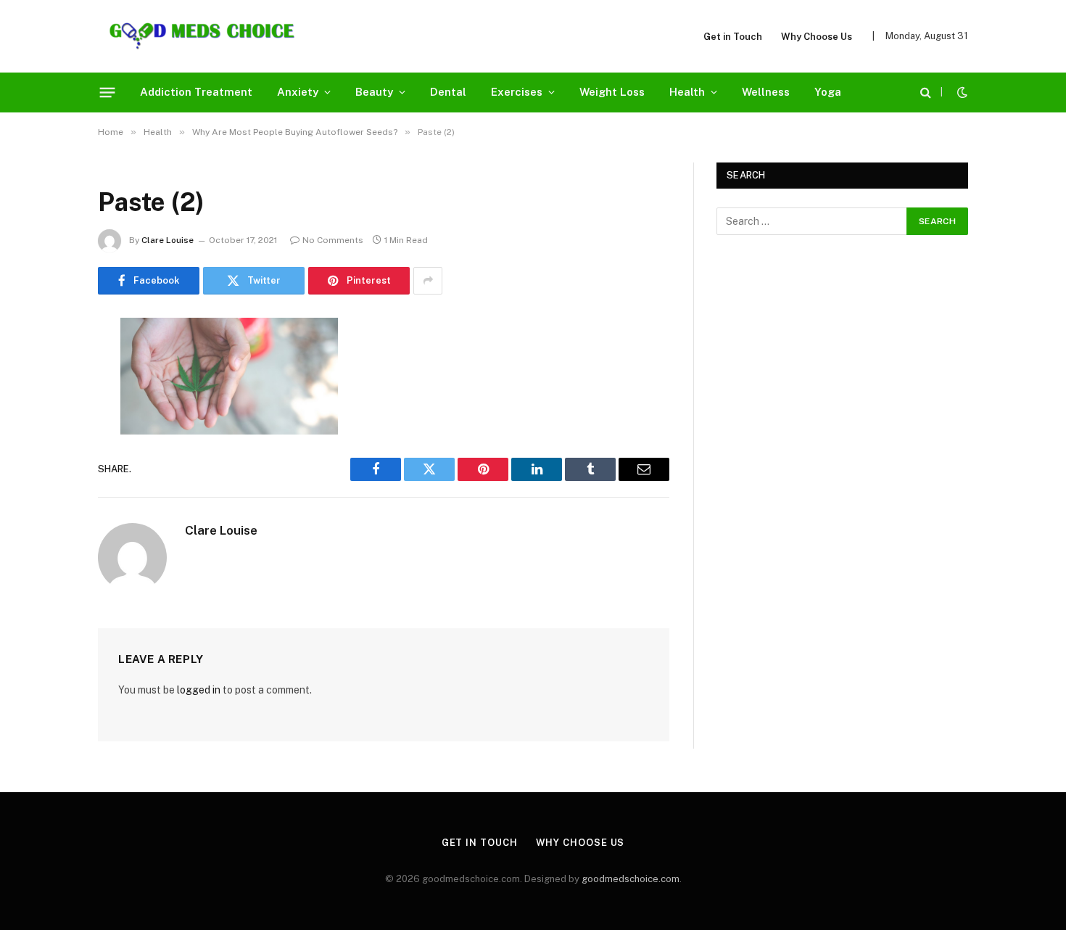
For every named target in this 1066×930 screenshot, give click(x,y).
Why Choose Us (816, 36)
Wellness (766, 92)
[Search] (925, 92)
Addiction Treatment (196, 92)
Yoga (827, 92)
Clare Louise (167, 240)
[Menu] (107, 92)
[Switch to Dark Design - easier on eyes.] (961, 92)
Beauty (374, 92)
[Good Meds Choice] (202, 36)
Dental (448, 92)
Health (687, 92)
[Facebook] (47, 365)
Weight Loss (612, 92)
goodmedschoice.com (630, 878)
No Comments (332, 240)
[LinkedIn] (47, 439)
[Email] (47, 513)
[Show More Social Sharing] (427, 281)
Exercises (516, 92)
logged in (198, 690)
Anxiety (297, 92)
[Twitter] (47, 402)
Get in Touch (732, 36)
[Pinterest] (47, 476)
